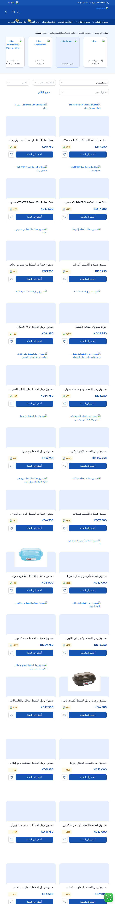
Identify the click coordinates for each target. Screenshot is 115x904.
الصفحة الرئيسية (102, 33)
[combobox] (53, 82)
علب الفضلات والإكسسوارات (62, 33)
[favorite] (65, 154)
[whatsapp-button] (108, 897)
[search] (18, 12)
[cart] (13, 12)
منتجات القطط (85, 33)
